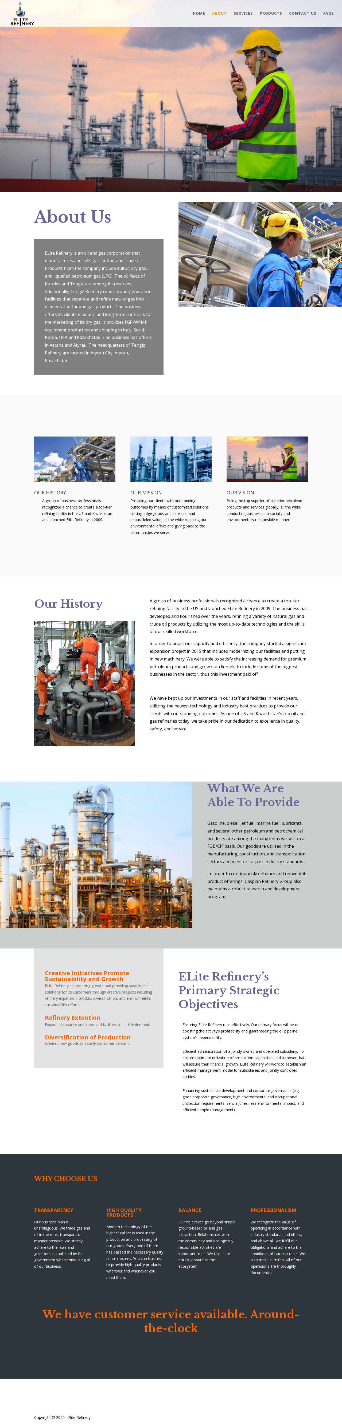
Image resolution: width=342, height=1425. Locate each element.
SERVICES (243, 13)
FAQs (328, 13)
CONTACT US (302, 13)
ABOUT (219, 13)
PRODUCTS (271, 13)
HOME (199, 13)
